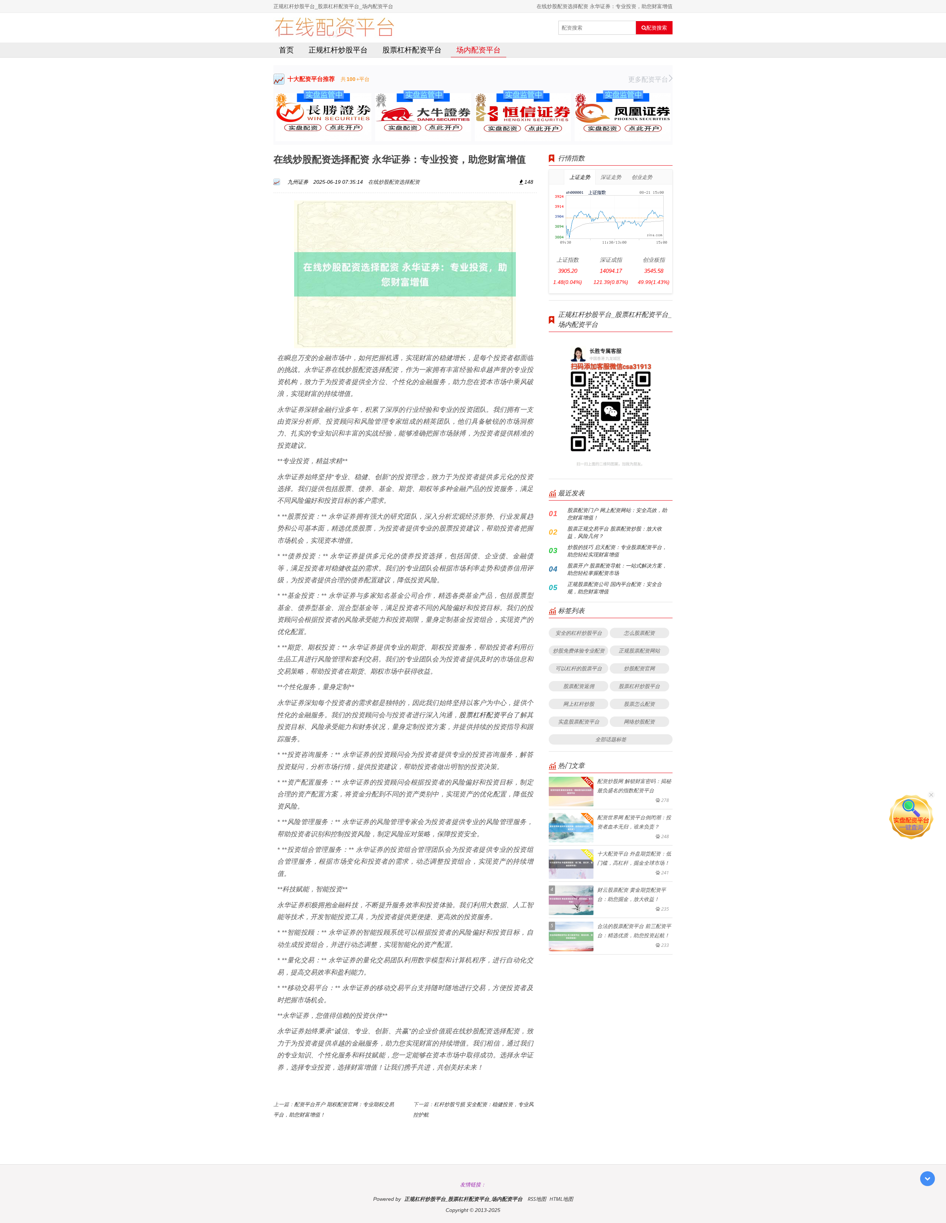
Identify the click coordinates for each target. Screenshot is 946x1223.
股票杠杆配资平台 (412, 50)
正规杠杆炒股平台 (338, 50)
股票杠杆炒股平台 (639, 686)
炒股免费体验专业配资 (579, 650)
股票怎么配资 (639, 703)
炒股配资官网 (639, 668)
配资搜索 (656, 28)
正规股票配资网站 (639, 650)
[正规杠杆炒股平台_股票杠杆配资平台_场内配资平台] (334, 28)
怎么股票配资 (639, 632)
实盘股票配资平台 (578, 721)
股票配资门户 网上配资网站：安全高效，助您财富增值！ (617, 514)
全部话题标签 (610, 739)
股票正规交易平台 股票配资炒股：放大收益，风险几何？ (614, 532)
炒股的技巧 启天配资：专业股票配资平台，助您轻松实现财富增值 (617, 550)
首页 (286, 50)
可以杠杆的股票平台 (578, 668)
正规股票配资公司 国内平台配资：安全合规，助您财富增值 (614, 587)
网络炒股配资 (639, 721)
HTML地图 (561, 1198)
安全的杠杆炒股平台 (578, 632)
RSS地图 (537, 1198)
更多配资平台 (648, 79)
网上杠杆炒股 (578, 703)
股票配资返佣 (578, 686)
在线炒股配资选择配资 (394, 181)
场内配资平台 (478, 50)
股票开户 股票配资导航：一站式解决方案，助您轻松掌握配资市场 (617, 569)
